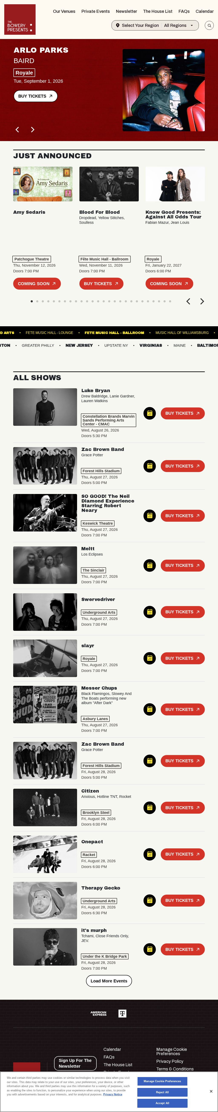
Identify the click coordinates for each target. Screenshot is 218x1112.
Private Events (95, 11)
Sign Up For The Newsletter (75, 1063)
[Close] (211, 1091)
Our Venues (64, 11)
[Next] (32, 129)
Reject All (162, 1092)
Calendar (205, 11)
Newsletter (126, 11)
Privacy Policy (169, 1061)
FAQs (184, 11)
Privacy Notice (112, 1094)
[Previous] (18, 129)
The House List (157, 11)
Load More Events (109, 981)
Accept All (162, 1103)
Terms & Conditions (175, 1069)
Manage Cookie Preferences (162, 1081)
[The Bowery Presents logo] (20, 19)
